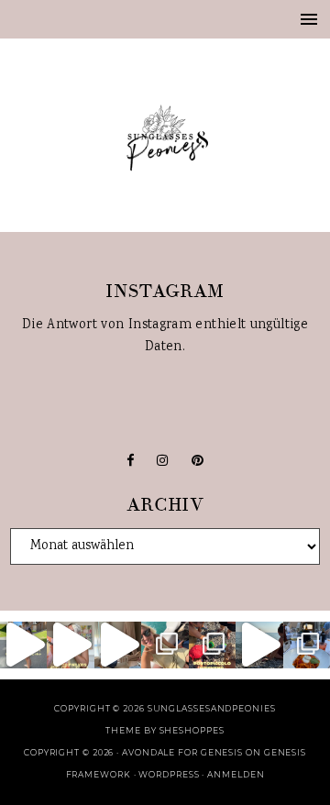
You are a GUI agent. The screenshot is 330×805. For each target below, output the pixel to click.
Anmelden (235, 774)
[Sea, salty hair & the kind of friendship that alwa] (259, 645)
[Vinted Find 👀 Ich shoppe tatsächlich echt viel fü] (70, 645)
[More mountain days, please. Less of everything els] (23, 645)
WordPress (168, 774)
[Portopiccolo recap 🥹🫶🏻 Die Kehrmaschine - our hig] (212, 645)
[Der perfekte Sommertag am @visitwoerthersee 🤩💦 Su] (164, 645)
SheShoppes (192, 730)
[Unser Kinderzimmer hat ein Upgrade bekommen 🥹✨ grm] (117, 645)
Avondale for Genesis (182, 752)
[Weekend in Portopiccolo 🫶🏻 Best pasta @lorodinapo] (306, 645)
